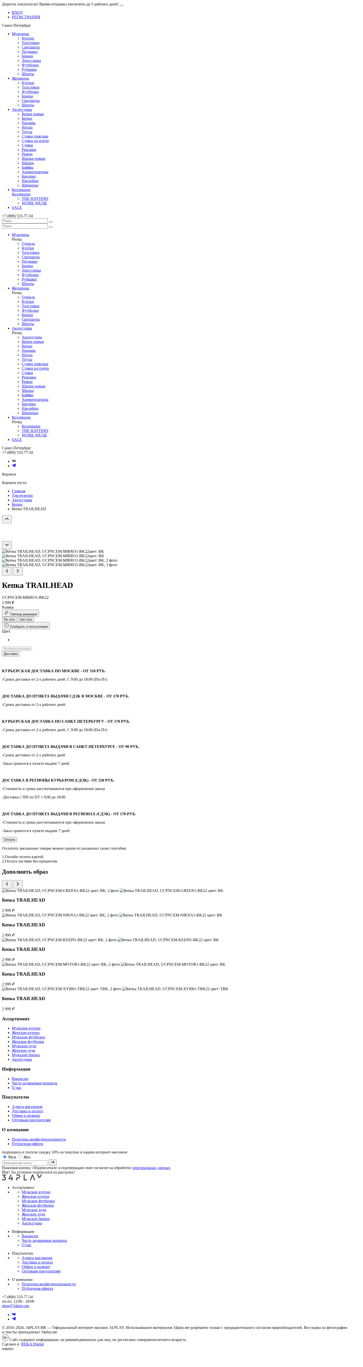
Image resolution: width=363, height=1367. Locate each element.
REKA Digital (32, 1344)
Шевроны (30, 185)
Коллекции (21, 190)
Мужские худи (24, 1046)
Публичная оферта (27, 1144)
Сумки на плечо (35, 141)
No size (9, 619)
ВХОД (17, 12)
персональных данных (151, 1168)
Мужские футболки (28, 1037)
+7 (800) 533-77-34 (17, 216)
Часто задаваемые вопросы (34, 1083)
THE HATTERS (35, 198)
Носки (27, 127)
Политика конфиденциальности (39, 1139)
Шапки (28, 163)
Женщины (20, 78)
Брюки (27, 56)
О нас (16, 1087)
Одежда (28, 243)
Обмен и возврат (26, 1115)
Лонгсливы (31, 60)
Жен (27, 1157)
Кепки (27, 118)
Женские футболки (28, 1041)
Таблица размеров (23, 614)
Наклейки (30, 181)
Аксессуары (22, 109)
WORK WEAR (34, 203)
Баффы (27, 167)
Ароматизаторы (35, 172)
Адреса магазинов (27, 1106)
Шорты (28, 74)
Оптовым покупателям (31, 1120)
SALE (17, 207)
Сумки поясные (35, 136)
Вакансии (20, 1079)
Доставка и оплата (27, 1111)
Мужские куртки (26, 1028)
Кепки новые (33, 114)
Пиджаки (30, 51)
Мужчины (20, 34)
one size (26, 619)
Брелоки (29, 176)
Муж (12, 1157)
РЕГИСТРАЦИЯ (26, 17)
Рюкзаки (29, 149)
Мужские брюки (26, 1055)
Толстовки (31, 43)
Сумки (27, 145)
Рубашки (29, 69)
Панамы (29, 123)
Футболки (30, 65)
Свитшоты (31, 47)
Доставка (11, 654)
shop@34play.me (15, 1306)
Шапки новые (33, 158)
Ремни (27, 154)
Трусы (27, 132)
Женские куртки (26, 1033)
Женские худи (23, 1050)
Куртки (28, 38)
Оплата (9, 839)
